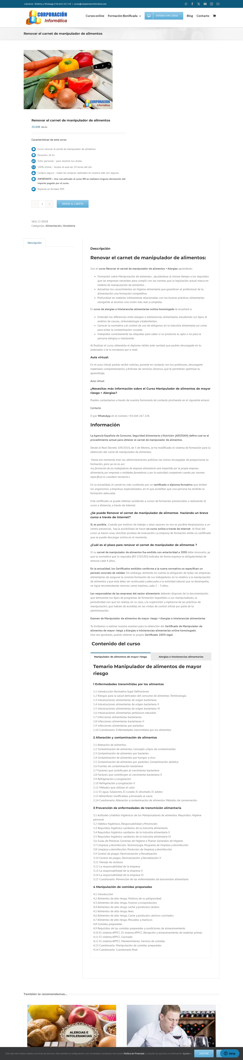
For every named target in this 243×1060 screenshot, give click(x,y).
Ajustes (186, 1053)
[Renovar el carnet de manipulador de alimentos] (71, 79)
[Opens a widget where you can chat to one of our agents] (229, 1053)
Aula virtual (97, 381)
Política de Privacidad (134, 1053)
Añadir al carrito (72, 203)
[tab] (121, 657)
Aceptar (203, 1053)
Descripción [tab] (35, 243)
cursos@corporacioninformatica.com (90, 3)
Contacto (95, 408)
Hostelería (69, 225)
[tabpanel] (150, 809)
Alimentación (54, 225)
